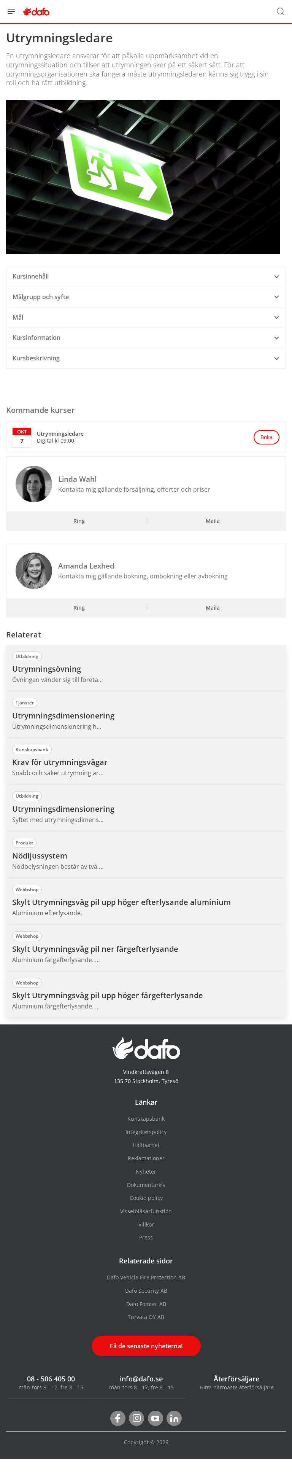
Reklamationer (146, 1158)
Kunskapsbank (146, 1118)
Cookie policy (146, 1197)
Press (146, 1237)
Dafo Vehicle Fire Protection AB (146, 1277)
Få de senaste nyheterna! (146, 1346)
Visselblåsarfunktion (146, 1211)
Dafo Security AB (146, 1290)
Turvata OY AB (146, 1317)
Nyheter (146, 1171)
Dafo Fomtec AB (146, 1304)
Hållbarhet (146, 1144)
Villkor (146, 1224)
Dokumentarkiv (146, 1184)
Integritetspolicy (146, 1132)
